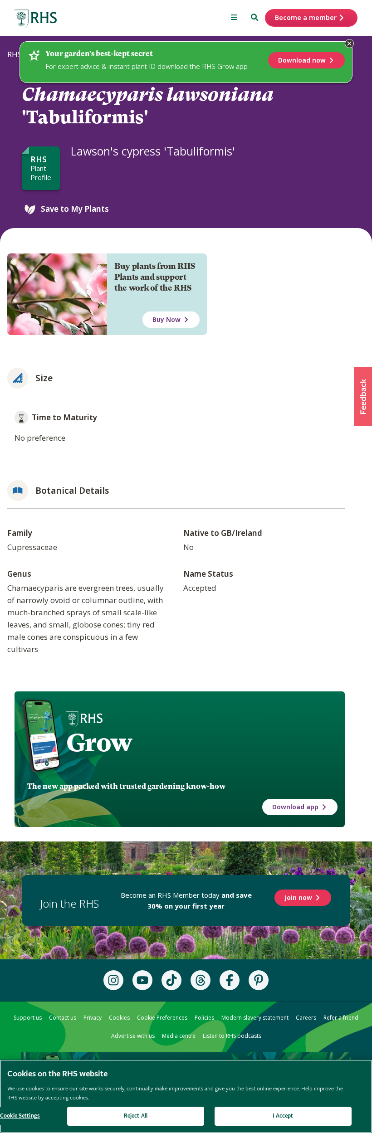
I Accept (283, 1116)
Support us (28, 1017)
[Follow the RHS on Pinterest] (259, 980)
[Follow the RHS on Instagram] (113, 980)
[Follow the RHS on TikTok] (171, 980)
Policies (204, 1017)
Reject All (135, 1116)
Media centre (179, 1036)
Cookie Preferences (162, 1017)
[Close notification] (349, 43)
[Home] (36, 19)
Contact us (62, 1017)
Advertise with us (133, 1036)
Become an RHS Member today (186, 900)
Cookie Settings (20, 1116)
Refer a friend (340, 1017)
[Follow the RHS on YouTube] (142, 980)
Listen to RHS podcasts (232, 1036)
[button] (363, 396)
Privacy (92, 1017)
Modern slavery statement (255, 1017)
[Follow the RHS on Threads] (200, 980)
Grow (99, 742)
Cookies (119, 1017)
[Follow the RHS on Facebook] (230, 980)
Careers (306, 1017)
